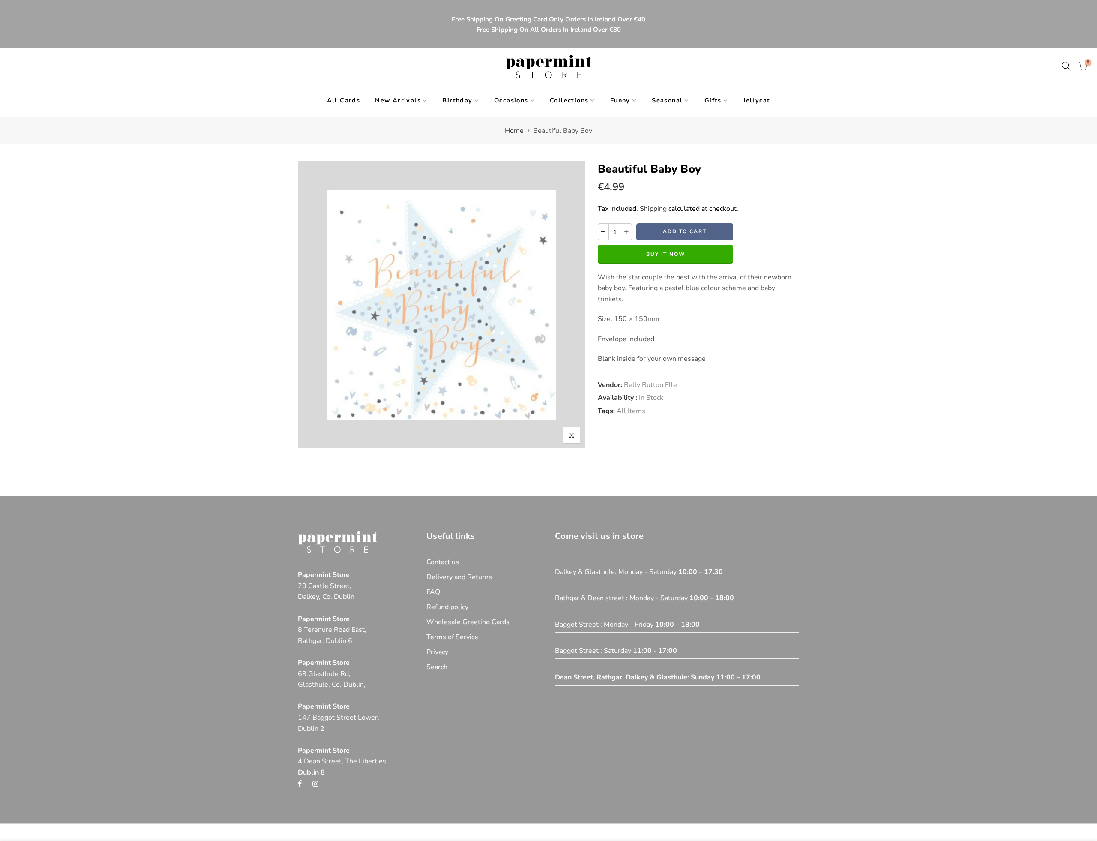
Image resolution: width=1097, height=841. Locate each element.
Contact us (442, 562)
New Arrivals (398, 100)
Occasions (511, 100)
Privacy (437, 652)
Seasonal (667, 100)
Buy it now (665, 254)
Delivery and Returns (459, 577)
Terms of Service (452, 637)
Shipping (653, 208)
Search (436, 667)
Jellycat (756, 100)
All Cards (343, 100)
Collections (569, 100)
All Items (631, 411)
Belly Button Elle (650, 385)
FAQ (433, 592)
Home (514, 130)
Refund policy (447, 607)
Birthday (457, 100)
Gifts (713, 100)
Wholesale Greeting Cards (468, 622)
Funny (620, 100)
